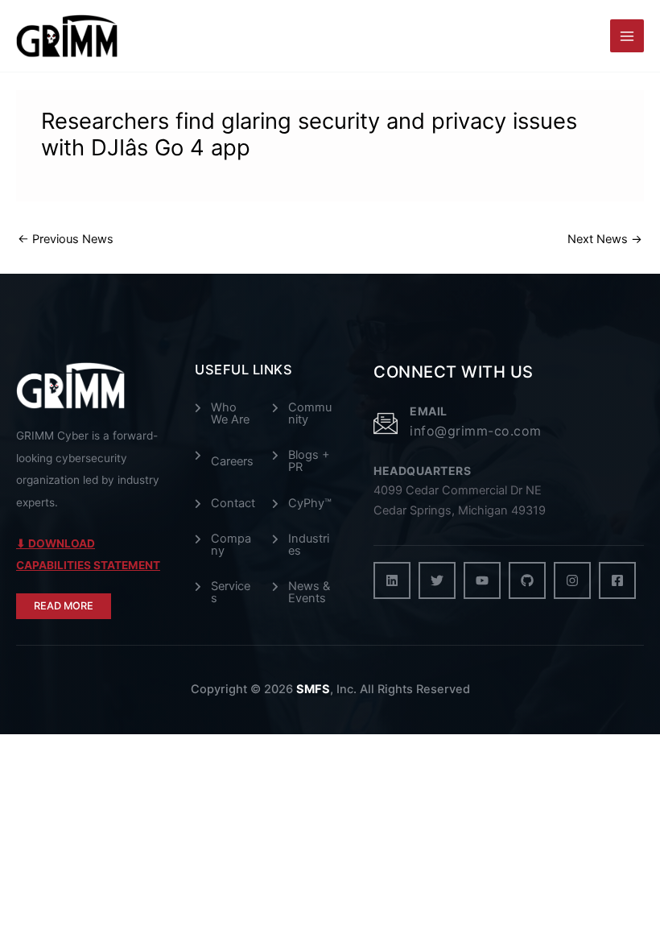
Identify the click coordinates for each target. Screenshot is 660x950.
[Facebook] (617, 580)
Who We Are (230, 413)
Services (230, 592)
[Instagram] (572, 580)
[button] (63, 606)
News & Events (309, 592)
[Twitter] (437, 580)
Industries (308, 544)
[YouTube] (482, 580)
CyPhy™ (310, 504)
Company (231, 544)
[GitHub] (527, 580)
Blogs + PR (309, 461)
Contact (233, 504)
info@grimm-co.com (476, 431)
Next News (604, 239)
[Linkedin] (391, 580)
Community (310, 413)
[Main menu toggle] (627, 36)
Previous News (65, 239)
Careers (232, 461)
